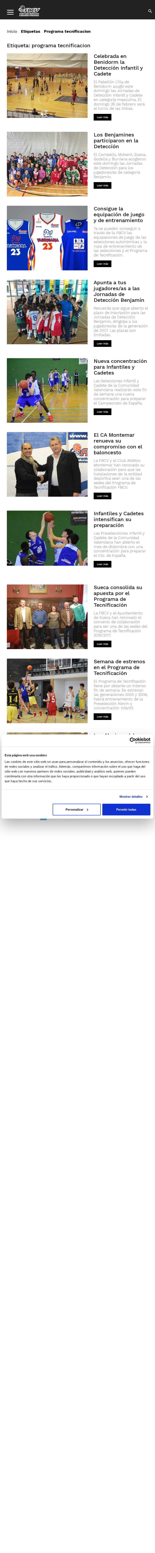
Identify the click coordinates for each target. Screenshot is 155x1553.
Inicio (12, 31)
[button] (150, 11)
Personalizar (74, 809)
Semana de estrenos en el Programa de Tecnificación (119, 667)
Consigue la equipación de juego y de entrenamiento (119, 214)
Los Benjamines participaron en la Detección (116, 140)
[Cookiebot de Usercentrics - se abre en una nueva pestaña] (132, 741)
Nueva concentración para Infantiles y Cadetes (120, 367)
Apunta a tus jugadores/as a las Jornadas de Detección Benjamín (119, 291)
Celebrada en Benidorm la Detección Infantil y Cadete (118, 65)
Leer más (102, 117)
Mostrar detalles (131, 796)
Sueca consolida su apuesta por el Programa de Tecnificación (118, 596)
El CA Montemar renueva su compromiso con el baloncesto (118, 443)
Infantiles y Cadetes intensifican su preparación (119, 519)
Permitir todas (126, 809)
